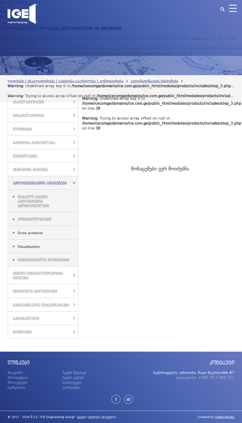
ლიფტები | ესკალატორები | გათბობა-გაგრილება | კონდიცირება (65, 81)
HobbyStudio (224, 417)
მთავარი (15, 373)
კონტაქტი (71, 387)
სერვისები (17, 387)
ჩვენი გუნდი (73, 378)
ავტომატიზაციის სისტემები (154, 81)
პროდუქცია (18, 378)
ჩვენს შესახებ (74, 373)
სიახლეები (72, 382)
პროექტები (17, 382)
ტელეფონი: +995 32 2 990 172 (205, 378)
